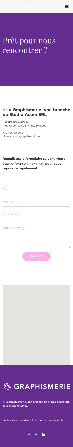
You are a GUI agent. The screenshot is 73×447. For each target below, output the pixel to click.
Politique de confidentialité (19, 420)
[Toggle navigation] (58, 6)
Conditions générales (51, 420)
